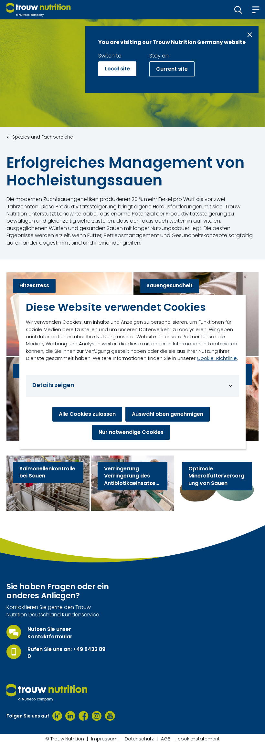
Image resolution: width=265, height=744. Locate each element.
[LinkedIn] (70, 716)
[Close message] (250, 35)
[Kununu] (57, 716)
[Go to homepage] (38, 9)
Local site (117, 68)
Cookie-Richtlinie (217, 358)
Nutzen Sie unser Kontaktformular (49, 633)
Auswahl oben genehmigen (167, 414)
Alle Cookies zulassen (87, 414)
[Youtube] (110, 716)
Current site (172, 69)
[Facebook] (84, 716)
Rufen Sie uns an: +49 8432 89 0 (66, 653)
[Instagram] (97, 716)
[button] (238, 9)
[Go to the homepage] (46, 692)
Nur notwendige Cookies (131, 432)
